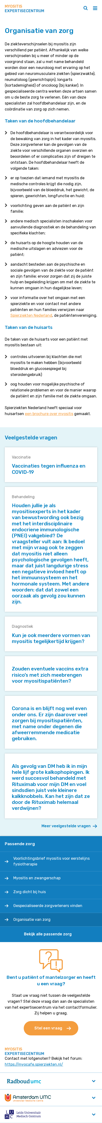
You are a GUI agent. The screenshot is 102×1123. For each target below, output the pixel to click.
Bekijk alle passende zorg (48, 934)
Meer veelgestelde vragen (66, 826)
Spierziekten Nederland (31, 315)
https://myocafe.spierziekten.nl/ (34, 1064)
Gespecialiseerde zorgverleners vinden (47, 905)
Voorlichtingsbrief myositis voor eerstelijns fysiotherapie (51, 861)
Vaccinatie (21, 457)
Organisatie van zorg (32, 919)
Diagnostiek (22, 626)
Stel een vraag (48, 1028)
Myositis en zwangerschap (36, 878)
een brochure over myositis (49, 413)
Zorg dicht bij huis (29, 892)
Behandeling (23, 497)
